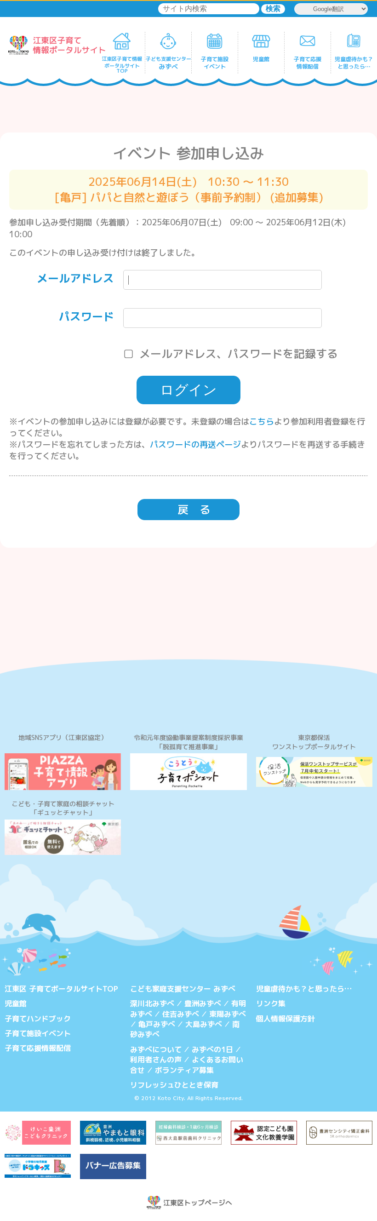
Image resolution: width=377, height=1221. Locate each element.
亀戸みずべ (156, 1024)
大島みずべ (203, 1024)
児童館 (16, 1003)
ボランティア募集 (184, 1070)
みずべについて (156, 1049)
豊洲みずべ (202, 1003)
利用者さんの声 (156, 1060)
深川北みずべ (152, 1003)
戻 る (194, 509)
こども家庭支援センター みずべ (182, 989)
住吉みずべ (180, 1014)
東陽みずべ (227, 1014)
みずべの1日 (212, 1049)
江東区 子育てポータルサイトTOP (61, 989)
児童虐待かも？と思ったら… (304, 989)
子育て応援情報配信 (38, 1048)
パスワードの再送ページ (195, 444)
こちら (261, 421)
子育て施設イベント (38, 1033)
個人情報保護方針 (285, 1019)
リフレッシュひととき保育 (174, 1085)
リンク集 (271, 1003)
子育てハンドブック (38, 1019)
